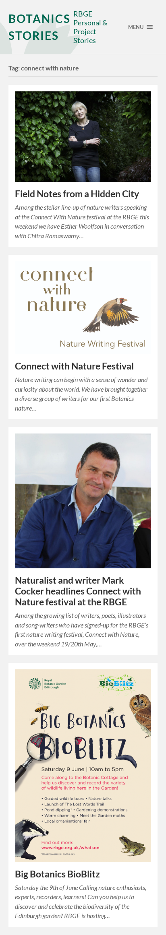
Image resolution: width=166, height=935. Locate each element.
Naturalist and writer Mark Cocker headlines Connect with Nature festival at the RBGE (78, 591)
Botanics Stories (39, 27)
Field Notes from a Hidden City (77, 193)
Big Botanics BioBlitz (57, 874)
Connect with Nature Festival (74, 366)
